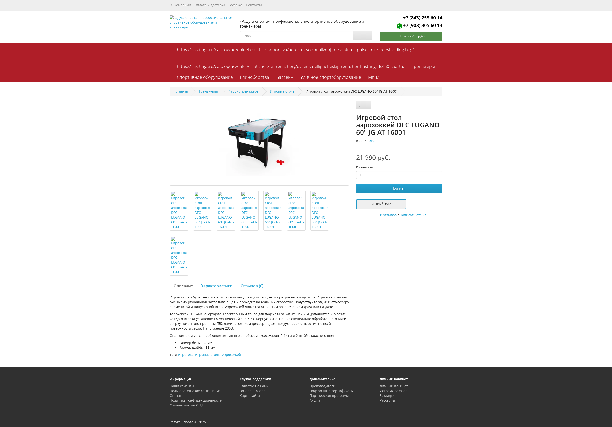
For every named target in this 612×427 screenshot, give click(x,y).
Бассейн (284, 77)
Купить (399, 188)
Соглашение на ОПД (186, 405)
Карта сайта (250, 395)
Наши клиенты (182, 386)
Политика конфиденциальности (196, 400)
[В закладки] (359, 105)
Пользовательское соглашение (195, 390)
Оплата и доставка (209, 5)
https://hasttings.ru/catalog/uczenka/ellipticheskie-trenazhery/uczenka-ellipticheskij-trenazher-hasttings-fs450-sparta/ (290, 66)
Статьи (175, 395)
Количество (364, 167)
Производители (322, 386)
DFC (371, 140)
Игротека (185, 354)
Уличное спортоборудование (331, 77)
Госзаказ (236, 5)
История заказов (393, 390)
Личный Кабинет (394, 386)
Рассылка (387, 400)
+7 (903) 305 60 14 (422, 25)
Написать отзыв (413, 215)
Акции (315, 400)
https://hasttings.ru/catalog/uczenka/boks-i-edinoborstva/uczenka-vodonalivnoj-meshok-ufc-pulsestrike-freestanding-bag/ (295, 49)
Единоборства (254, 77)
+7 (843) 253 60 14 (422, 17)
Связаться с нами (254, 386)
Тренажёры (423, 66)
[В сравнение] (367, 105)
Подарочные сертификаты (332, 390)
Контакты (254, 5)
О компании (181, 5)
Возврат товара (253, 390)
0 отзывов (388, 215)
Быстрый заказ (381, 204)
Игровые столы (207, 354)
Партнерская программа (330, 395)
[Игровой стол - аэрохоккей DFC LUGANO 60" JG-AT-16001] (259, 143)
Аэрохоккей (231, 354)
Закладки (387, 395)
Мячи (373, 77)
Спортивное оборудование (205, 77)
